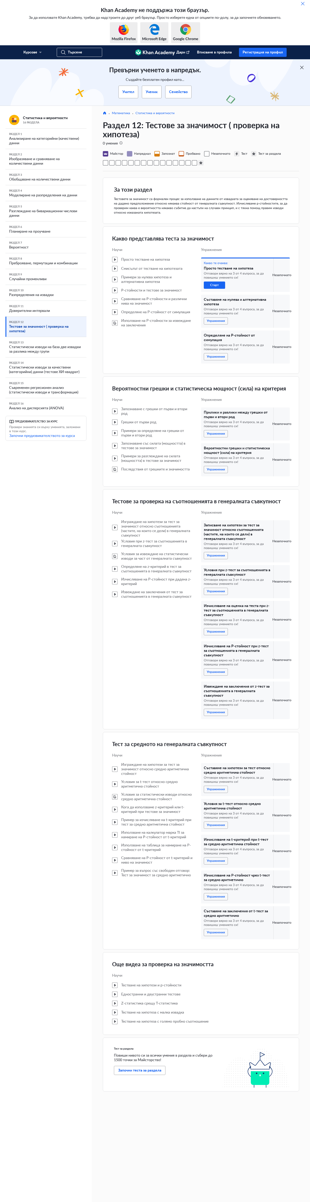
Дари (180, 52)
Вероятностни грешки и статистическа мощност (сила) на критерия (199, 389)
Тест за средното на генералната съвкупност (169, 744)
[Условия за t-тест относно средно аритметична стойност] (175, 163)
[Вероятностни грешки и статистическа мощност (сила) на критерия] (131, 163)
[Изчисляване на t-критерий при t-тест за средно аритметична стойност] (182, 163)
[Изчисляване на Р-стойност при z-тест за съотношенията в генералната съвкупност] (156, 163)
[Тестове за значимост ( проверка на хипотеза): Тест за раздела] (201, 163)
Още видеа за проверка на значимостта (163, 964)
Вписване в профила (214, 52)
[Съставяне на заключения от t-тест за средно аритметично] (194, 163)
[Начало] (104, 113)
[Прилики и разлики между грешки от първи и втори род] (124, 163)
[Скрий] (302, 3)
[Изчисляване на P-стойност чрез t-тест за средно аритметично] (188, 163)
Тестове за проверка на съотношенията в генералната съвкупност (196, 501)
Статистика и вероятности (155, 113)
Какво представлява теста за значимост (163, 239)
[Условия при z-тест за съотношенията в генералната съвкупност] (143, 163)
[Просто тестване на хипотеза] (105, 163)
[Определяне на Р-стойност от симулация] (118, 163)
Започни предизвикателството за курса (42, 436)
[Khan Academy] (155, 52)
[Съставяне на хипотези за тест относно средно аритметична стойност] (169, 163)
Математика (121, 113)
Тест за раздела (123, 1048)
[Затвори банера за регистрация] (301, 67)
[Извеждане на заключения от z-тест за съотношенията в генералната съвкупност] (162, 163)
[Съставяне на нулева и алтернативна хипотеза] (112, 163)
